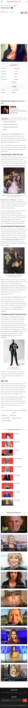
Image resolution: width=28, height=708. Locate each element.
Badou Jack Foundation (13, 239)
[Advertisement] (14, 29)
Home (3, 692)
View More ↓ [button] (14, 82)
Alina (3, 531)
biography (8, 5)
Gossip (16, 692)
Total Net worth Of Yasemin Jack (10, 127)
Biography (11, 692)
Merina (3, 550)
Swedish (16, 73)
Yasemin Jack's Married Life (9, 122)
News (25, 692)
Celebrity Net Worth (6, 420)
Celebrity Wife (13, 415)
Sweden (16, 79)
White (15, 76)
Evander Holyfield (5, 335)
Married (7, 692)
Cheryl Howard (17, 307)
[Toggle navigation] (2, 1)
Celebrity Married (6, 418)
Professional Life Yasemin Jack (10, 124)
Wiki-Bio (5, 129)
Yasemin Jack (4, 415)
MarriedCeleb (14, 2)
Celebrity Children (16, 418)
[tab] (14, 119)
